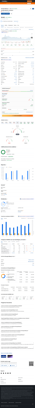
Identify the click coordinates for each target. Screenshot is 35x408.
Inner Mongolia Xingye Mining (5, 296)
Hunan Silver (31, 296)
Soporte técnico (20, 381)
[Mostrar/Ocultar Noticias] (20, 29)
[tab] (2, 123)
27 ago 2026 (32, 63)
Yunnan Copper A (11, 296)
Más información (16, 21)
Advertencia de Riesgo (18, 402)
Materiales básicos (31, 261)
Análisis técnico (4, 120)
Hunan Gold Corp (25, 296)
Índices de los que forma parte (29, 27)
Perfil (5, 27)
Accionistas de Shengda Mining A (8, 268)
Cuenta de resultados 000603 (7, 216)
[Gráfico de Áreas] (3, 29)
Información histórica (16, 27)
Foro (18, 25)
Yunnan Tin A (17, 296)
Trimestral (5, 218)
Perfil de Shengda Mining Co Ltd (7, 256)
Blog (1, 377)
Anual (2, 218)
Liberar (14, 252)
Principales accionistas (10, 27)
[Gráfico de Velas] (1, 29)
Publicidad (19, 379)
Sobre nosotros (20, 377)
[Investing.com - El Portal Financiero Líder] (5, 1)
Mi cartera (2, 381)
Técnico (15, 25)
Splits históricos (22, 27)
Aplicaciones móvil (3, 379)
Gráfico (6, 25)
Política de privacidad (11, 402)
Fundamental (10, 25)
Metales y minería (31, 259)
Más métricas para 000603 (30, 57)
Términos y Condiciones (4, 402)
